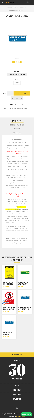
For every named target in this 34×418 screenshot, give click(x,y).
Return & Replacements (17, 125)
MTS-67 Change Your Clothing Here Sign (24, 308)
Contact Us (17, 133)
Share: (11, 104)
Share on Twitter (15, 104)
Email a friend (21, 98)
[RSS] (17, 408)
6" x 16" (17, 83)
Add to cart (22, 93)
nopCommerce (20, 416)
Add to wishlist (13, 98)
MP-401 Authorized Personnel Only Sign (9, 308)
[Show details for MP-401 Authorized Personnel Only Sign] (9, 297)
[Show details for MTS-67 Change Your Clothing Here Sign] (25, 297)
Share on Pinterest (22, 104)
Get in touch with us (11, 238)
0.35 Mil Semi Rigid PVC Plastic (17, 74)
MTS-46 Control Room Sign (8, 333)
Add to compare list (17, 98)
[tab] (17, 121)
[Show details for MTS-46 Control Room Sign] (9, 322)
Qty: (4, 93)
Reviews (17, 129)
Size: (16, 80)
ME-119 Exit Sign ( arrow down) (23, 283)
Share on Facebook (19, 104)
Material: (17, 71)
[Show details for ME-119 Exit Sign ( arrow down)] (25, 272)
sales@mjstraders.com (12, 183)
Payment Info (17, 121)
